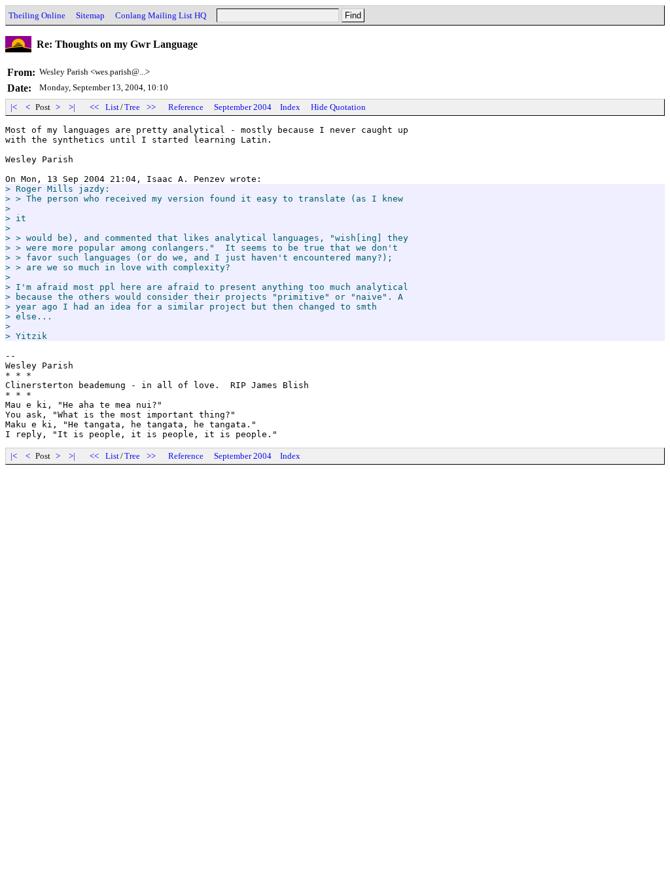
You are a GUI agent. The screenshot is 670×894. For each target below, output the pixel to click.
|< (14, 107)
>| (72, 107)
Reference (185, 107)
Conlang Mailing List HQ (160, 15)
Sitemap (90, 15)
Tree (132, 107)
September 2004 (243, 107)
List (112, 107)
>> (151, 107)
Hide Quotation (338, 107)
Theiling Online (37, 15)
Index (290, 107)
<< (94, 107)
